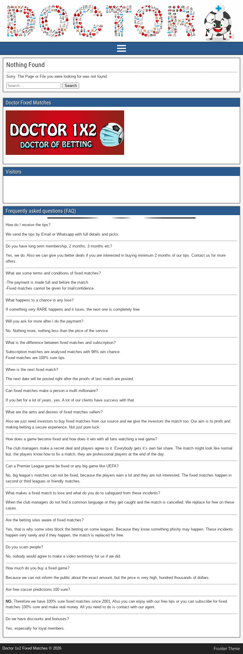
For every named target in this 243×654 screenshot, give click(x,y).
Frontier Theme (227, 648)
